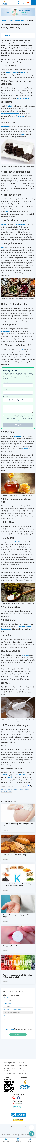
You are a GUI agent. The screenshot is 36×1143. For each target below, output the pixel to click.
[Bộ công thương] (18, 1115)
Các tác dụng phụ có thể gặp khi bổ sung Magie (18, 916)
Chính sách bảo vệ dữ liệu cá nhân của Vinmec (18, 1126)
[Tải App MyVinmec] (9, 1086)
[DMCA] (18, 1120)
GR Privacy (18, 1128)
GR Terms (18, 1130)
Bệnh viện (6, 396)
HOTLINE (6, 775)
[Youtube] (13, 1097)
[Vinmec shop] (24, 1084)
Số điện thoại (7, 389)
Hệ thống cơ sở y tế (9, 1068)
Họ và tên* (6, 998)
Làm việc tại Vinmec (9, 1073)
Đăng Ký (18, 425)
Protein (27, 790)
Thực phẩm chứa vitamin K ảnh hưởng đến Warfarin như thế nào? (17, 885)
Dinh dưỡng (29, 20)
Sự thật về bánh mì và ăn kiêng (14, 855)
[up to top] (31, 1127)
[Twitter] (31, 786)
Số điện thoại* (7, 1004)
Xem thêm (5, 830)
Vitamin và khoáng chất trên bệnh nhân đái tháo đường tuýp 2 (17, 976)
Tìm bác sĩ (7, 1071)
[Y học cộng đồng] (17, 1104)
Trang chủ (4, 20)
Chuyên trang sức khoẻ (17, 20)
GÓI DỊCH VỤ (20, 775)
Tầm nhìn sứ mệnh (9, 1065)
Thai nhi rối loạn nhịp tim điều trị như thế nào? (18, 825)
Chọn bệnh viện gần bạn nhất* (12, 1009)
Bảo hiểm (22, 1071)
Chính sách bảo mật (14, 420)
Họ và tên (6, 382)
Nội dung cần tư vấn (8, 404)
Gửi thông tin (17, 1034)
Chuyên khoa (23, 1065)
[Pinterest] (33, 786)
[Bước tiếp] (17, 1106)
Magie (3, 791)
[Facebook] (28, 786)
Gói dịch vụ (22, 1068)
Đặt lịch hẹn (22, 1073)
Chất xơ (9, 790)
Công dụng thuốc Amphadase (14, 946)
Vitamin (3, 790)
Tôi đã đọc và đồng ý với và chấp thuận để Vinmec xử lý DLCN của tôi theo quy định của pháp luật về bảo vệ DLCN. (19, 1029)
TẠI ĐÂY (10, 777)
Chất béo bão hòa (18, 790)
